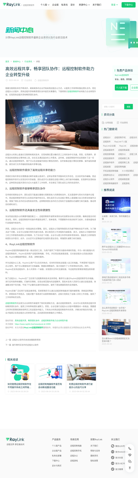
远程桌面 (107, 167)
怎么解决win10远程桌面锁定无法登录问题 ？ (116, 339)
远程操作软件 (108, 162)
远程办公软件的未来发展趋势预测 (26, 340)
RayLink (122, 146)
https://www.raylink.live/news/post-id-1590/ (33, 324)
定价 (72, 5)
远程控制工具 (124, 162)
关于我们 (97, 5)
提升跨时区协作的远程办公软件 (25, 345)
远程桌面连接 (124, 179)
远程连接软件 (108, 158)
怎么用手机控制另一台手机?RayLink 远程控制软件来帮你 (114, 309)
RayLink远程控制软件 (33, 327)
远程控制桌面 (124, 150)
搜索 (128, 107)
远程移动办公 (108, 175)
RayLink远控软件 (122, 75)
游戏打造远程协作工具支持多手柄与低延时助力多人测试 (116, 278)
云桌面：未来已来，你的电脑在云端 (116, 217)
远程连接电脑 (108, 154)
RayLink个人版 (120, 142)
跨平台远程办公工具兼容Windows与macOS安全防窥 (116, 248)
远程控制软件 (43, 80)
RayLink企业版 (109, 146)
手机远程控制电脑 (110, 171)
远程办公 (122, 154)
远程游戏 (126, 183)
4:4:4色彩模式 (128, 171)
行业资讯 (28, 80)
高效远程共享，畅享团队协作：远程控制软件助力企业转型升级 (41, 320)
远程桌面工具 (124, 158)
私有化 (64, 5)
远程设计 (107, 137)
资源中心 (83, 5)
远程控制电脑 (120, 167)
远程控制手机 (120, 137)
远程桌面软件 (108, 150)
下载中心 (128, 5)
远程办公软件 (108, 179)
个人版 (44, 5)
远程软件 (107, 142)
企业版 (55, 5)
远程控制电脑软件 (110, 183)
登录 (114, 7)
